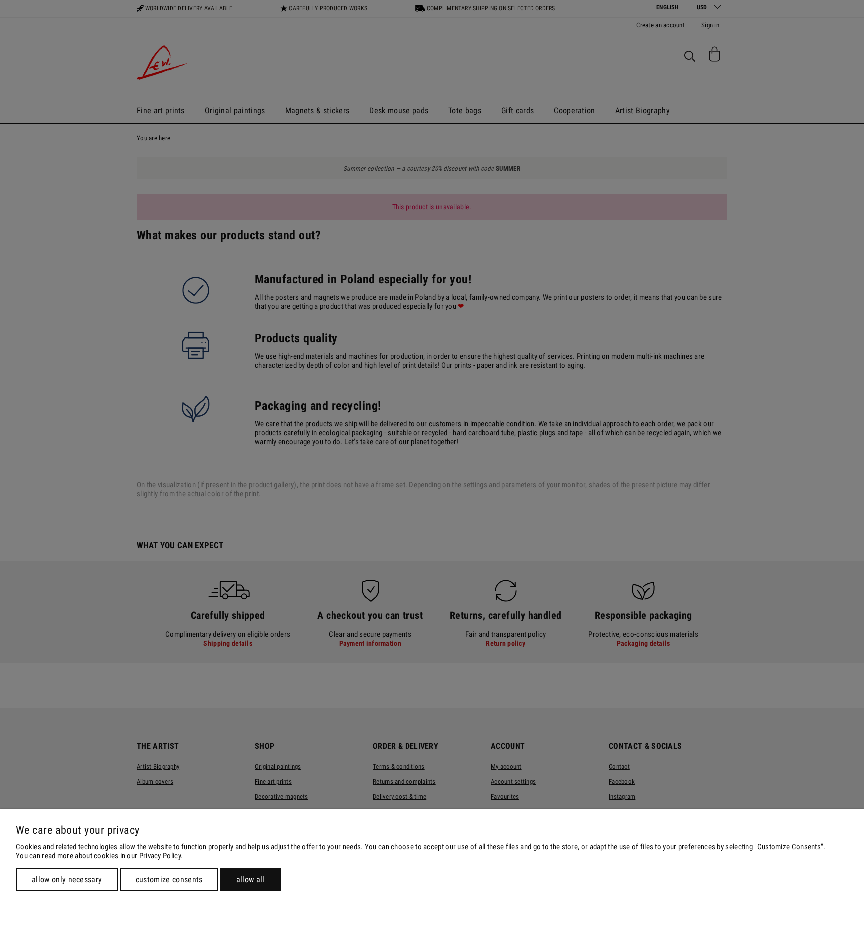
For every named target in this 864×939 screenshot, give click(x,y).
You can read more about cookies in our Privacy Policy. (99, 855)
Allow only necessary (67, 879)
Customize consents (169, 879)
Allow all (250, 879)
